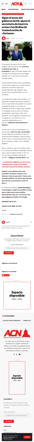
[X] (17, 354)
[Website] (31, 222)
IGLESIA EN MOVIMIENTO (12, 320)
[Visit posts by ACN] (3, 222)
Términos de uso (7, 438)
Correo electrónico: (17, 244)
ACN (7, 38)
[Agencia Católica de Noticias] (17, 3)
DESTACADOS (19, 14)
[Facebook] (14, 354)
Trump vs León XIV (15, 214)
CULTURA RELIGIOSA (8, 14)
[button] (27, 437)
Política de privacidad (9, 437)
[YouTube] (19, 354)
